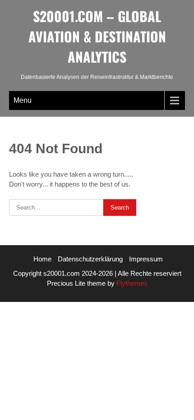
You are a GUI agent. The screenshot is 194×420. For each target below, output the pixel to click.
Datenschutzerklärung (90, 259)
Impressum (146, 259)
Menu (23, 100)
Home (42, 259)
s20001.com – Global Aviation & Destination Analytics (97, 36)
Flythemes (131, 283)
